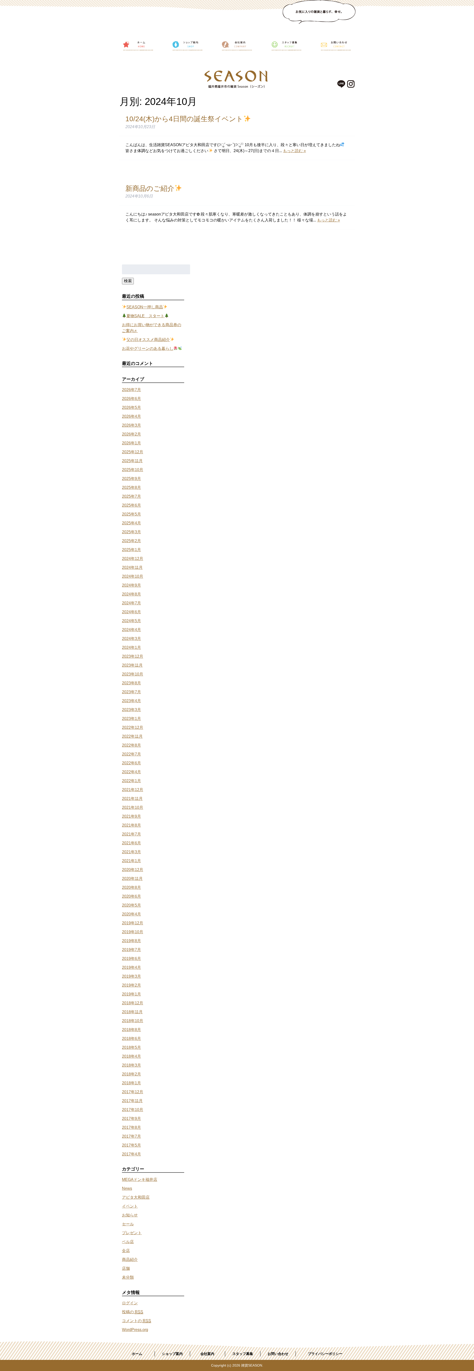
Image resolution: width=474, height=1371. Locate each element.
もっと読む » (294, 151)
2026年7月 (131, 390)
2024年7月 (131, 603)
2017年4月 (131, 1154)
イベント (130, 1206)
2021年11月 (132, 798)
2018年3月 (131, 1065)
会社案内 (207, 1354)
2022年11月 (132, 736)
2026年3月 (131, 425)
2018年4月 (131, 1056)
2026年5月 (131, 407)
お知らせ (130, 1215)
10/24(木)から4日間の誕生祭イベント (184, 119)
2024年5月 (131, 621)
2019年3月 (131, 976)
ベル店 (128, 1242)
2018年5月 (131, 1047)
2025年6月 (131, 505)
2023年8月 (131, 683)
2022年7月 (131, 754)
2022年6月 (131, 763)
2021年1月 (131, 861)
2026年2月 (131, 434)
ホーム (137, 1354)
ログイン (130, 1303)
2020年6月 (131, 896)
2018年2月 (131, 1074)
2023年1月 (131, 718)
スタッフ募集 (242, 1354)
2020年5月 (131, 905)
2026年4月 (131, 416)
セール (128, 1224)
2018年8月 (131, 1030)
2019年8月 (131, 941)
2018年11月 (132, 1012)
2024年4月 (131, 630)
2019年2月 (131, 985)
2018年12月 (132, 1003)
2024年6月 (131, 612)
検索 (128, 281)
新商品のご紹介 (149, 188)
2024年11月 (132, 567)
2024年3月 (131, 638)
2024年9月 (131, 585)
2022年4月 (131, 772)
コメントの (136, 1321)
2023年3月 (131, 710)
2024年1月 (131, 647)
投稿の (132, 1312)
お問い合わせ (278, 1354)
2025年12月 (132, 452)
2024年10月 (132, 576)
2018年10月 (132, 1021)
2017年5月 (131, 1145)
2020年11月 (132, 878)
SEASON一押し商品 (144, 307)
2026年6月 (131, 399)
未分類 (128, 1277)
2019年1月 (131, 994)
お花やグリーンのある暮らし (147, 348)
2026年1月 (131, 443)
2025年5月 (131, 514)
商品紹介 (130, 1259)
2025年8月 (131, 487)
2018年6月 (131, 1038)
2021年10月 (132, 807)
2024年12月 (132, 558)
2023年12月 (132, 656)
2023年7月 (131, 692)
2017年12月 (132, 1092)
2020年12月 (132, 870)
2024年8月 (131, 594)
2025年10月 (132, 470)
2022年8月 (131, 745)
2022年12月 (132, 727)
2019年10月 (132, 932)
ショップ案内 (172, 1354)
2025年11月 (132, 461)
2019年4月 (131, 967)
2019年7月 (131, 950)
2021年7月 (131, 834)
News (127, 1188)
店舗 (126, 1268)
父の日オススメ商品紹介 (148, 340)
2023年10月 (132, 674)
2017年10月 (132, 1110)
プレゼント (132, 1233)
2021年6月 (131, 843)
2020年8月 (131, 887)
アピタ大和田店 (136, 1197)
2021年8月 (131, 825)
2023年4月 (131, 701)
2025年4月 (131, 523)
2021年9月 (131, 816)
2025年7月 (131, 496)
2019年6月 (131, 958)
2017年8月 (131, 1127)
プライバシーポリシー (325, 1354)
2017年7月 (131, 1136)
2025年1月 (131, 550)
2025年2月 (131, 541)
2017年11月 (132, 1101)
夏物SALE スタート (145, 316)
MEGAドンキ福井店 (139, 1179)
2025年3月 (131, 532)
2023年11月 (132, 665)
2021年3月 (131, 852)
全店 (126, 1251)
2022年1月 (131, 781)
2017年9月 (131, 1118)
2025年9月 (131, 479)
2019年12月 (132, 923)
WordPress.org (135, 1330)
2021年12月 (132, 790)
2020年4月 (131, 914)
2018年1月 (131, 1083)
